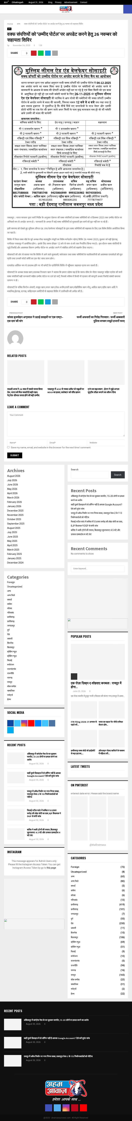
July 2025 (12, 532)
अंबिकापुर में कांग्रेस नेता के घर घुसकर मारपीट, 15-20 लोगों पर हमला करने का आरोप (42, 756)
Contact (83, 2)
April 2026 (12, 493)
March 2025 (13, 549)
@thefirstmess (98, 844)
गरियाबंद (10, 612)
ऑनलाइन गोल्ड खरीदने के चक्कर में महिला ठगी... (112, 752)
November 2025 (15, 515)
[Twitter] (57, 1107)
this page (51, 867)
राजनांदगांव (11, 669)
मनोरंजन (10, 664)
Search (74, 469)
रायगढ (9, 677)
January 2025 (14, 558)
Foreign (11, 582)
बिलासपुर (10, 647)
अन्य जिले (11, 595)
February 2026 (14, 502)
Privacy (58, 2)
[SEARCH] (121, 568)
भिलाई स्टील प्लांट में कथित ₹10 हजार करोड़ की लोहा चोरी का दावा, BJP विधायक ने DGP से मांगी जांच (44, 813)
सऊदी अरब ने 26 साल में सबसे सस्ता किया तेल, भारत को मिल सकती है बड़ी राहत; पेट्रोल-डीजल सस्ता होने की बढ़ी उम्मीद (24, 392)
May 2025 (12, 541)
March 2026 (13, 497)
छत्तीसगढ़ (10, 617)
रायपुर (9, 682)
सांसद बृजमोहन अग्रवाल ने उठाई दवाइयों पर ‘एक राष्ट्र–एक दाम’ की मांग (35, 319)
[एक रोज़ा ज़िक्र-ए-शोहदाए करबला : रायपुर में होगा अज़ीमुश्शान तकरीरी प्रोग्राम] (98, 662)
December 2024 (15, 562)
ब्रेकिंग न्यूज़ (12, 651)
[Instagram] (66, 1107)
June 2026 (12, 484)
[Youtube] (83, 1107)
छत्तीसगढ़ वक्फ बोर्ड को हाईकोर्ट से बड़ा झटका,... (83, 752)
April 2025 (12, 545)
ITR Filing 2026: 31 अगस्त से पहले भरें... (84, 723)
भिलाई (9, 660)
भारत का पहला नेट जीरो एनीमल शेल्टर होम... (111, 723)
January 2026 (14, 506)
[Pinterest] (74, 1107)
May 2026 (12, 489)
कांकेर (9, 604)
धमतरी (9, 638)
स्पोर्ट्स (10, 695)
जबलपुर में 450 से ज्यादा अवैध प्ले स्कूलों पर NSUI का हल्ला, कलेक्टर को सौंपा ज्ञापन (65, 390)
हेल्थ (9, 699)
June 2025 (12, 536)
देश (8, 634)
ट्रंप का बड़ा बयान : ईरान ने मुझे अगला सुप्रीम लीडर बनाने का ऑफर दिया (103, 390)
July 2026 (12, 480)
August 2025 (13, 528)
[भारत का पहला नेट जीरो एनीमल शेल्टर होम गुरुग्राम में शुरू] (112, 710)
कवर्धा (9, 599)
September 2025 (15, 523)
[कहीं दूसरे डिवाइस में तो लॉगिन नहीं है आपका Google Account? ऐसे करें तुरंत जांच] (16, 777)
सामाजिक (10, 690)
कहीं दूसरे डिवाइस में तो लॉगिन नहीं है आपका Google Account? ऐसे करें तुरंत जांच (44, 774)
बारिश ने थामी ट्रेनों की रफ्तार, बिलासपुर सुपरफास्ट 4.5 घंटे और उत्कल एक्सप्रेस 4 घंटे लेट (43, 832)
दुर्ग (8, 630)
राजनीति (10, 673)
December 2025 (15, 510)
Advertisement (70, 2)
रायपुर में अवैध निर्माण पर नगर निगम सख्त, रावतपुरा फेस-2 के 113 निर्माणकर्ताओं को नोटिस (43, 794)
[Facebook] (48, 1107)
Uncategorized (14, 586)
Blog (50, 2)
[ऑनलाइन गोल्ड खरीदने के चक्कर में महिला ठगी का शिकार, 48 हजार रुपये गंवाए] (112, 738)
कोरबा (9, 608)
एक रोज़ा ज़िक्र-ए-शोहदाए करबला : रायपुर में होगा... (96, 685)
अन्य (9, 29)
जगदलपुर (11, 625)
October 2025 (14, 519)
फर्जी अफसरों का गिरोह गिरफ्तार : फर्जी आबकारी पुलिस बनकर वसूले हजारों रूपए (101, 319)
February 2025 (14, 554)
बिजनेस (10, 643)
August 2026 (13, 476)
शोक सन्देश (11, 686)
